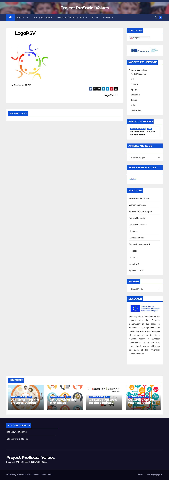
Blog (95, 17)
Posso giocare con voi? (139, 244)
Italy (133, 79)
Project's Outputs (18, 397)
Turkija (134, 100)
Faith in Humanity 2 (138, 225)
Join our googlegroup (154, 475)
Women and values (137, 205)
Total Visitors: (12, 439)
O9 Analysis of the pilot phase (63, 401)
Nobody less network (138, 70)
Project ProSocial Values (84, 7)
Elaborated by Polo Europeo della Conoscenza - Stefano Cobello (29, 475)
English (136, 38)
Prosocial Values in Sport (140, 211)
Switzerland (136, 110)
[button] (156, 17)
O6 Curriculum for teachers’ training (141, 401)
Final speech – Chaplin (139, 198)
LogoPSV (109, 95)
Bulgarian (135, 95)
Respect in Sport (136, 238)
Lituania (134, 84)
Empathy (133, 257)
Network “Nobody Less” (71, 17)
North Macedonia (138, 74)
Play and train (42, 17)
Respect (132, 251)
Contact (108, 17)
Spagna (134, 90)
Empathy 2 (134, 264)
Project (22, 17)
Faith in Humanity (137, 218)
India (133, 105)
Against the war (136, 271)
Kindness (133, 231)
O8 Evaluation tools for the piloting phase (103, 403)
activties (132, 179)
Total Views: (12, 432)
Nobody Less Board (138, 128)
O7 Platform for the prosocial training (25, 401)
